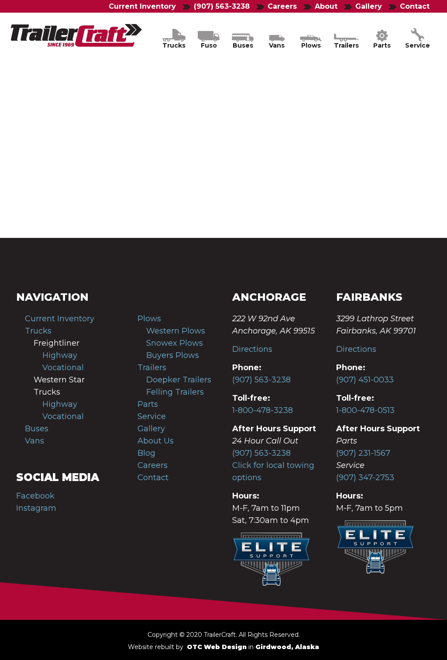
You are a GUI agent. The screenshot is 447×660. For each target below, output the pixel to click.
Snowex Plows (174, 343)
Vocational (63, 367)
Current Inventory (142, 6)
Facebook (35, 496)
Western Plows (175, 331)
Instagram (36, 508)
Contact (153, 477)
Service (152, 416)
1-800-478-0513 (365, 410)
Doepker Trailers (178, 380)
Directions (252, 349)
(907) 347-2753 (365, 477)
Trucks (38, 331)
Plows (149, 318)
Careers (153, 465)
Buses (36, 428)
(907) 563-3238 (261, 380)
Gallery (151, 428)
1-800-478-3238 (262, 410)
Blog (146, 453)
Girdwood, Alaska (287, 647)
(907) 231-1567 (363, 453)
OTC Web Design (217, 647)
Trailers (152, 367)
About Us (156, 441)
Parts (148, 404)
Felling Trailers (175, 392)
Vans (34, 441)
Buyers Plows (172, 355)
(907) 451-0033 (365, 380)
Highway (59, 355)
